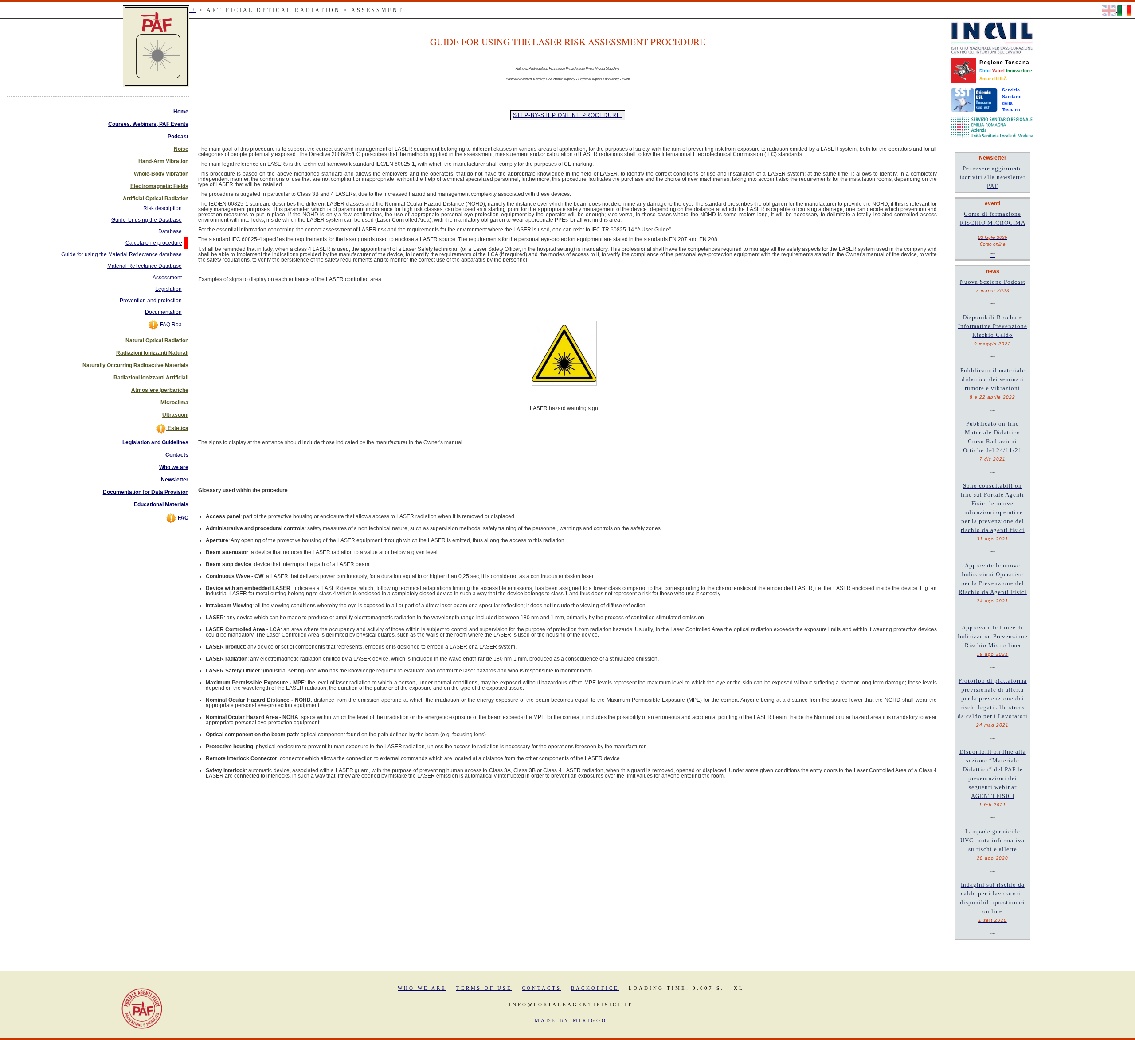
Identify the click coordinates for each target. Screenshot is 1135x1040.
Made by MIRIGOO (571, 1020)
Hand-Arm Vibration (163, 161)
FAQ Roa (170, 324)
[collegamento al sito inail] (992, 38)
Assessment (167, 277)
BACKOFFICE (595, 988)
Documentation (163, 312)
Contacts (176, 455)
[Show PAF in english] (1109, 10)
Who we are (173, 467)
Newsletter (174, 480)
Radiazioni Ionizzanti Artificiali (151, 378)
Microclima (174, 402)
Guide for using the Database (146, 220)
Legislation (168, 289)
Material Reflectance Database (144, 266)
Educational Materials (161, 504)
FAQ (182, 518)
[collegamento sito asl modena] (992, 127)
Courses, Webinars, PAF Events (148, 124)
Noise (181, 149)
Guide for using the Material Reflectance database (121, 254)
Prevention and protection (151, 300)
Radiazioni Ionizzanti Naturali (152, 353)
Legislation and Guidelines (155, 442)
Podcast (178, 136)
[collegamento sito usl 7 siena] (974, 99)
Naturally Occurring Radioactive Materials (135, 365)
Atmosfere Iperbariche (159, 390)
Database (170, 231)
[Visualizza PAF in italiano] (1124, 10)
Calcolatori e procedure (153, 243)
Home (180, 112)
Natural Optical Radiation (156, 340)
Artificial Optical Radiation (155, 198)
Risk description (162, 208)
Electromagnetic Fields (159, 186)
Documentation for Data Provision (145, 492)
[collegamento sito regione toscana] (963, 70)
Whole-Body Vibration (161, 174)
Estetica (177, 428)
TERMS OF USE (484, 988)
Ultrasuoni (175, 415)
